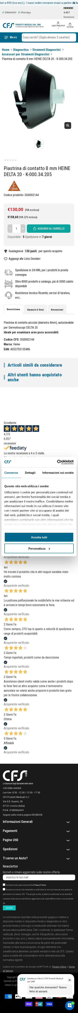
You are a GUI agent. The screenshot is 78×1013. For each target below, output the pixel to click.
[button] (49, 37)
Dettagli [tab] (30, 472)
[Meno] (10, 228)
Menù (13, 37)
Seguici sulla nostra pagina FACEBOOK (22, 814)
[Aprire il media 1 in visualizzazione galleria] (39, 144)
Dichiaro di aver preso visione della (26, 885)
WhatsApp (25, 12)
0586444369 (10, 12)
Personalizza (36, 548)
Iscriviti (9, 908)
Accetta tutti (39, 537)
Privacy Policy (39, 885)
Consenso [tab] (11, 472)
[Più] (23, 228)
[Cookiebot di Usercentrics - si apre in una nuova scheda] (57, 462)
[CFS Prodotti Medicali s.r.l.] (23, 25)
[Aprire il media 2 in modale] (39, 96)
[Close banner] (74, 3)
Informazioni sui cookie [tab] (58, 472)
